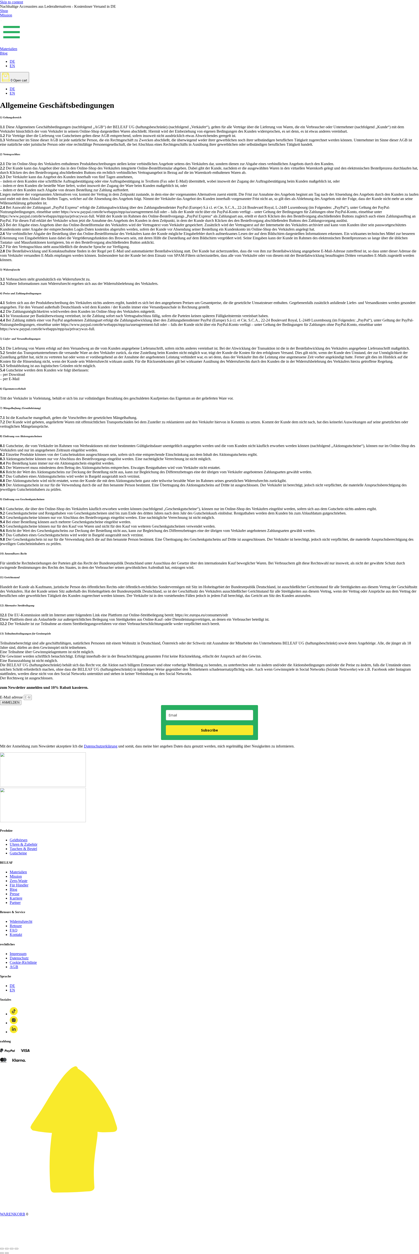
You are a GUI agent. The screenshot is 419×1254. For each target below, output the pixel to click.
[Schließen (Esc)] (2, 1248)
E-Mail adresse (12, 697)
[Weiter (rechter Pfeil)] (7, 1253)
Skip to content (11, 2)
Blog (4, 53)
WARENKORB (12, 1214)
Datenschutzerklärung (100, 746)
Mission (6, 15)
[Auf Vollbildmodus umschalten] (12, 1248)
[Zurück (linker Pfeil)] (2, 1253)
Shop (4, 11)
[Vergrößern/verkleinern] (16, 1248)
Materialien (8, 49)
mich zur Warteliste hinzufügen (257, 1243)
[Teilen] (7, 1248)
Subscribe (209, 730)
